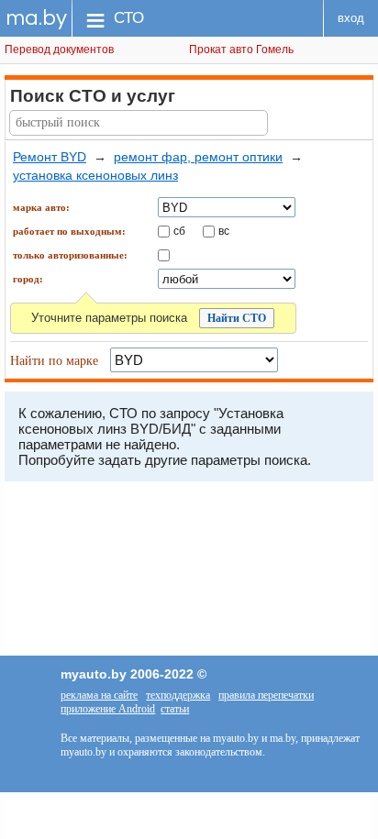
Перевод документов (59, 49)
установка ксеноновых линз (95, 175)
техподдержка (178, 695)
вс (223, 230)
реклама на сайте (99, 695)
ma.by (36, 17)
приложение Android (108, 708)
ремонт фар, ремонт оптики (198, 156)
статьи (175, 708)
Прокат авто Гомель (241, 49)
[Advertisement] (189, 573)
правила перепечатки (266, 695)
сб (179, 230)
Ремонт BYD (49, 156)
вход (351, 18)
